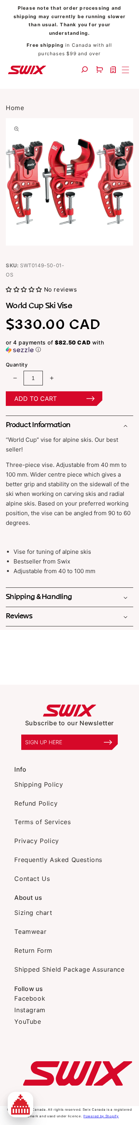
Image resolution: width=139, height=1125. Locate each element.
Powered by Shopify (101, 1116)
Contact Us (32, 878)
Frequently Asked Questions (58, 860)
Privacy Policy (36, 841)
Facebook (29, 998)
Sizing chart (33, 912)
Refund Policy (36, 803)
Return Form (33, 950)
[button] (100, 69)
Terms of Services (42, 822)
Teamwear (30, 931)
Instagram (29, 1010)
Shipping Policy (38, 784)
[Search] (85, 69)
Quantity (16, 364)
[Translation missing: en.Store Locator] (114, 69)
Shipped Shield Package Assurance (69, 969)
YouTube (27, 1021)
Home (15, 108)
